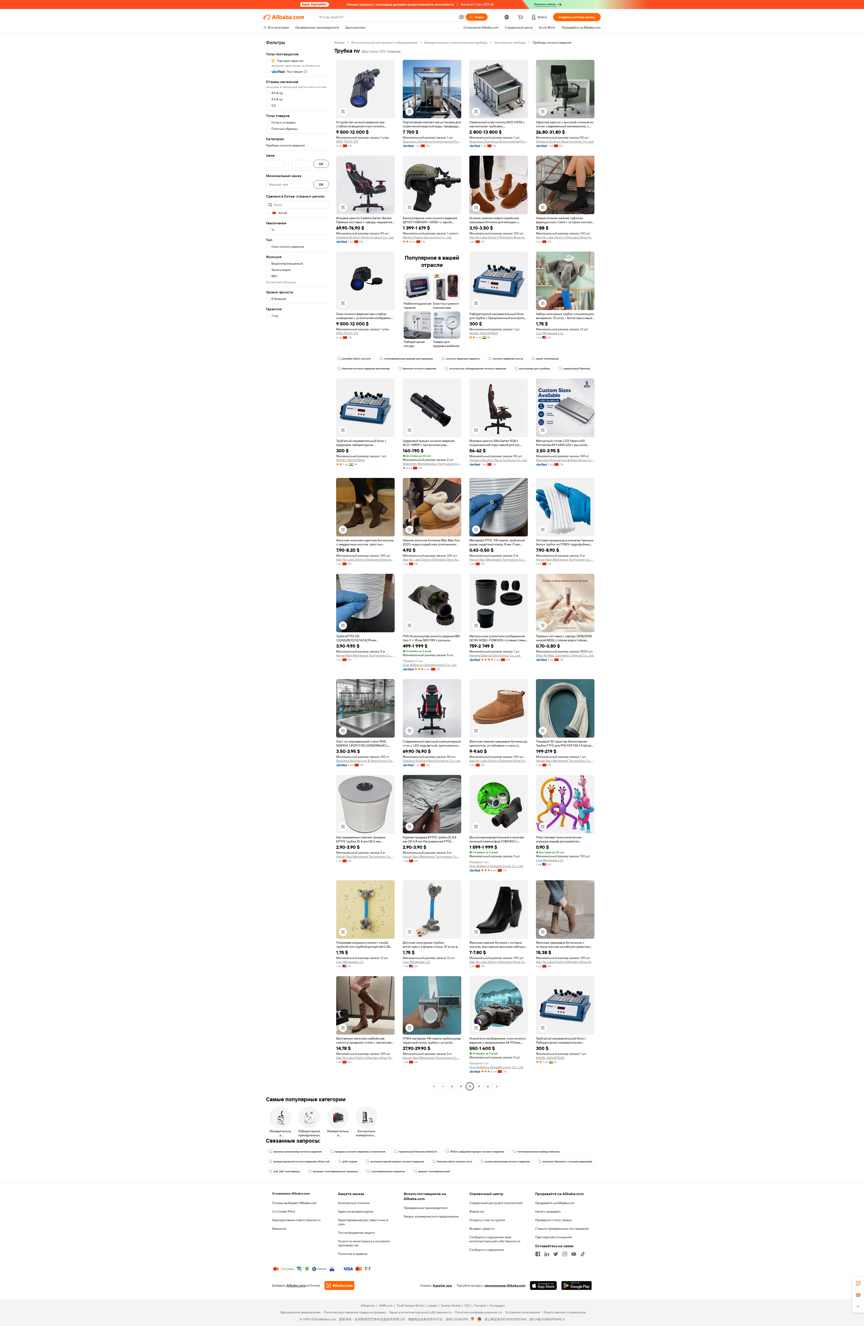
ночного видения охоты (508, 358)
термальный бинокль (576, 368)
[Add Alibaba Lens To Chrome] (339, 1285)
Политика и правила (352, 1254)
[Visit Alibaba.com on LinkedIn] (546, 1254)
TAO (467, 1305)
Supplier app (442, 1285)
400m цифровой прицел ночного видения (477, 1151)
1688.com (386, 1305)
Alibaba (339, 42)
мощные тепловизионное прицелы (335, 1171)
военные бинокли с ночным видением (567, 1161)
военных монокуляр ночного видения (297, 1151)
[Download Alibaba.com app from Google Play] (576, 1285)
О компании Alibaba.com (291, 1193)
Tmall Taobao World (409, 1305)
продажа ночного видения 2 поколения (360, 1151)
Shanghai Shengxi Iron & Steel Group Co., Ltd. (565, 460)
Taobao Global (450, 1305)
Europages (497, 1305)
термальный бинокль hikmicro (417, 1151)
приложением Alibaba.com (504, 1285)
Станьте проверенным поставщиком (562, 1228)
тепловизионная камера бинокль (538, 1151)
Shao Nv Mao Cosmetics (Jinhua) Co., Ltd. (565, 655)
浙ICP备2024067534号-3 (547, 1319)
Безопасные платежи (353, 1203)
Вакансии (279, 1228)
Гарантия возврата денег (356, 1211)
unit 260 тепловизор (286, 1171)
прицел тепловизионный (434, 1171)
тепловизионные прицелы (388, 1171)
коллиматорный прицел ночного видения (397, 1161)
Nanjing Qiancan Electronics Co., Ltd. (495, 655)
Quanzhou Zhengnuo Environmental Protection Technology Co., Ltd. (432, 141)
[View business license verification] (472, 1319)
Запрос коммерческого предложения (431, 1216)
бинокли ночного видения (419, 368)
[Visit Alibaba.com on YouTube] (573, 1254)
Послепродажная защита (356, 1232)
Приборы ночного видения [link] (552, 42)
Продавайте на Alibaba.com (554, 1203)
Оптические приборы (510, 42)
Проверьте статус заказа (553, 1220)
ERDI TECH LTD (347, 141)
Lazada (432, 1305)
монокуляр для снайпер (534, 368)
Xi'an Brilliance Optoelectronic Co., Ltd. (430, 665)
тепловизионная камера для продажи (408, 358)
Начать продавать (548, 1211)
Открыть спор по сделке (487, 1220)
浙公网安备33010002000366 (505, 1319)
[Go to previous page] (434, 1086)
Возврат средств (481, 1228)
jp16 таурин (350, 1161)
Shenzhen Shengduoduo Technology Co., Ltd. (432, 464)
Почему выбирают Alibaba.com (294, 1203)
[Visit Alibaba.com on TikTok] (582, 1254)
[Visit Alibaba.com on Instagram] (564, 1254)
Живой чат (476, 1211)
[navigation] (297, 565)
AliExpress (368, 1305)
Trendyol (480, 1305)
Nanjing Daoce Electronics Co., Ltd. (427, 237)
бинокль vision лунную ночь (454, 1161)
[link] (858, 1283)
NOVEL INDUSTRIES (483, 333)
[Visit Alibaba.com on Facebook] (537, 1254)
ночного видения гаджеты (463, 358)
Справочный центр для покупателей (495, 1203)
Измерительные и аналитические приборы (456, 42)
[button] (461, 17)
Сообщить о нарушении (486, 1250)
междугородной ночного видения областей (301, 1161)
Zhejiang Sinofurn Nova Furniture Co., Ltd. (565, 141)
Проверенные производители (426, 1208)
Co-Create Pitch (283, 1211)
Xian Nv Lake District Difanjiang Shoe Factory (498, 237)
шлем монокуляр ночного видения (507, 1161)
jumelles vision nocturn (356, 358)
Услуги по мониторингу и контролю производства (364, 1243)
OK (321, 164)
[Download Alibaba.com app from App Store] (543, 1285)
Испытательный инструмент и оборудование (384, 42)
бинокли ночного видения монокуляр (366, 368)
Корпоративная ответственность (296, 1220)
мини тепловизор (547, 358)
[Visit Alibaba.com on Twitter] (555, 1254)
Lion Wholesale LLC (550, 333)
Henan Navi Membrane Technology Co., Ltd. (498, 559)
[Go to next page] (497, 1086)
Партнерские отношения (553, 1237)
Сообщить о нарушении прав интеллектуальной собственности (494, 1239)
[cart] (521, 18)
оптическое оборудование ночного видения (477, 368)
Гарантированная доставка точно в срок (363, 1222)
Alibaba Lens (296, 1285)
